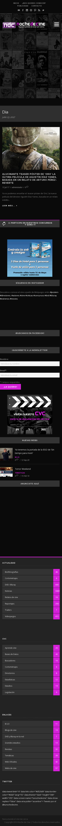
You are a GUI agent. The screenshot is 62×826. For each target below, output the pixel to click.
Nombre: (4, 359)
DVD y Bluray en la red (14, 736)
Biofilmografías (11, 572)
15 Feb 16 (25, 476)
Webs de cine (10, 768)
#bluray (53, 295)
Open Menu (56, 24)
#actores (15, 295)
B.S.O (17, 457)
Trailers (8, 610)
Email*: (3, 370)
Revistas (8, 749)
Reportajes (9, 603)
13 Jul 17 (5, 187)
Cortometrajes (11, 578)
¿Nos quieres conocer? (34, 3)
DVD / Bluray (10, 584)
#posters (54, 292)
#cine (22, 295)
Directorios (10, 673)
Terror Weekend (23, 468)
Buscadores (10, 660)
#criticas (29, 295)
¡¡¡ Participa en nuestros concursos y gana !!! (30, 224)
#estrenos (4, 298)
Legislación (9, 692)
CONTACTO (36, 6)
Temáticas (20, 473)
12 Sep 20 (25, 460)
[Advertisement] (31, 67)
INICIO (16, 3)
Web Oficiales (11, 762)
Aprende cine (10, 648)
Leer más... (8, 205)
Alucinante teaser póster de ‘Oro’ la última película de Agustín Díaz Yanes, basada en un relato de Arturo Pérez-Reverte (29, 178)
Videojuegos (10, 616)
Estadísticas (10, 679)
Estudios (8, 686)
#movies (14, 298)
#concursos (38, 295)
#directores (5, 295)
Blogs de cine (10, 730)
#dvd (47, 295)
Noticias (8, 591)
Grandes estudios (12, 743)
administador (17, 187)
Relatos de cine (11, 597)
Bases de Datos (11, 654)
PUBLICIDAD (22, 6)
